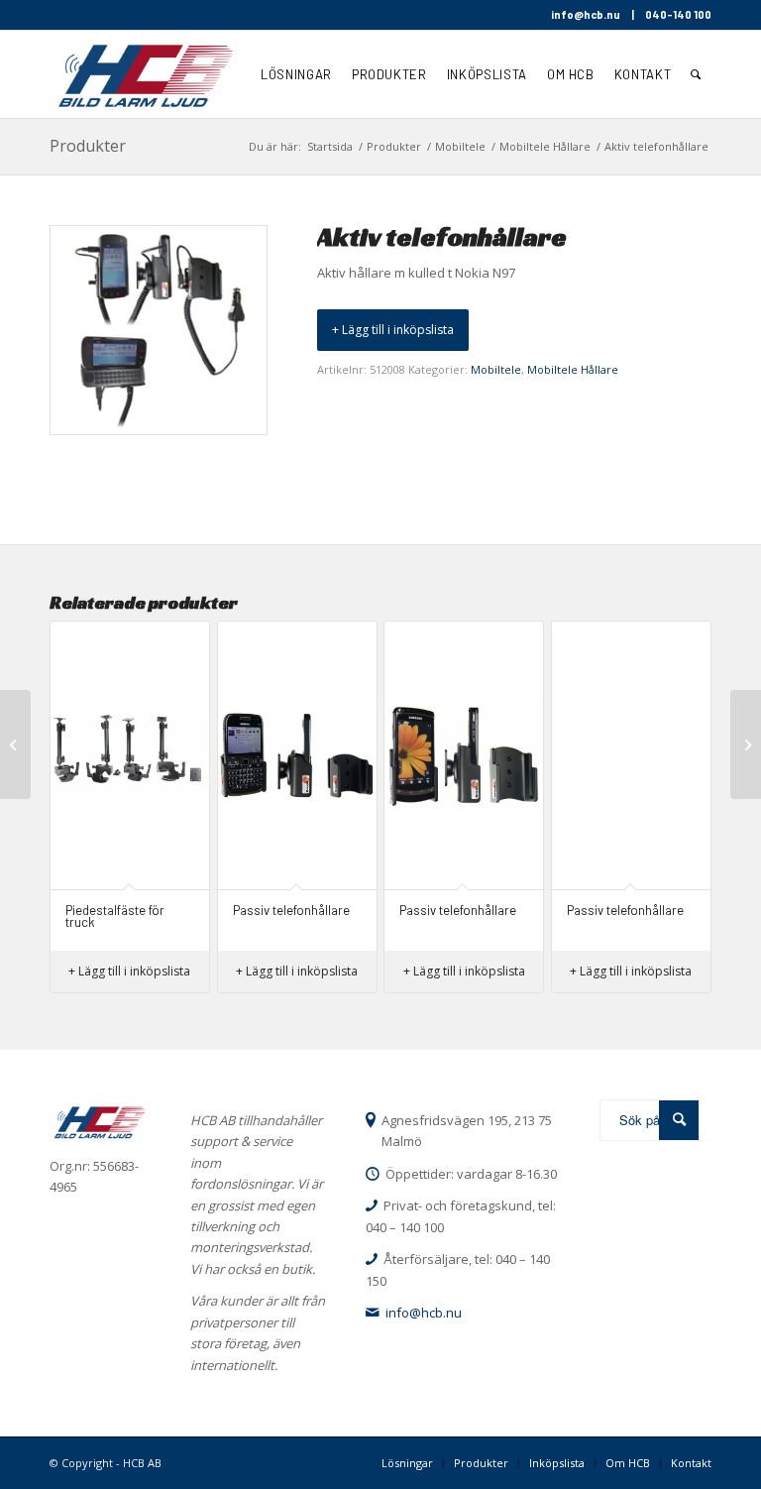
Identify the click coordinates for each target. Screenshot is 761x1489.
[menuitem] (296, 74)
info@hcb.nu (585, 14)
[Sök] (696, 74)
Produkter (88, 146)
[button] (393, 330)
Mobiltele (496, 369)
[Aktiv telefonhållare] (745, 744)
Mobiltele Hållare (572, 369)
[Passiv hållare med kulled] (15, 744)
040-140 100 (678, 14)
